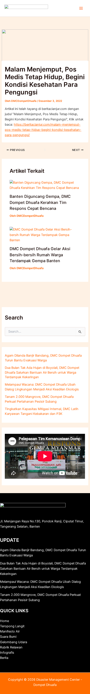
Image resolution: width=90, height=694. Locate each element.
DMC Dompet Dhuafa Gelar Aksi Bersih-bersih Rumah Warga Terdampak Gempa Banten (40, 254)
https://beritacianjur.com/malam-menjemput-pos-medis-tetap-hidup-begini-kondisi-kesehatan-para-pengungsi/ (43, 130)
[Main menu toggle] (81, 8)
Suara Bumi (8, 637)
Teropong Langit (12, 626)
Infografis (7, 653)
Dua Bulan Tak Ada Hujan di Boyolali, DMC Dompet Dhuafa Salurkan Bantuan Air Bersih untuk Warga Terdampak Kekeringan (42, 372)
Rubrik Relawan (11, 647)
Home (4, 621)
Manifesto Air (10, 631)
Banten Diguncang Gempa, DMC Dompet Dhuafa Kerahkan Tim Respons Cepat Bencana (40, 202)
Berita (4, 658)
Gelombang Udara (13, 642)
